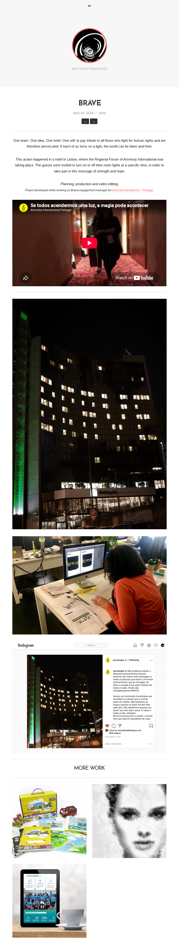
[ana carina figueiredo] (89, 46)
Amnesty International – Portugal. (133, 190)
